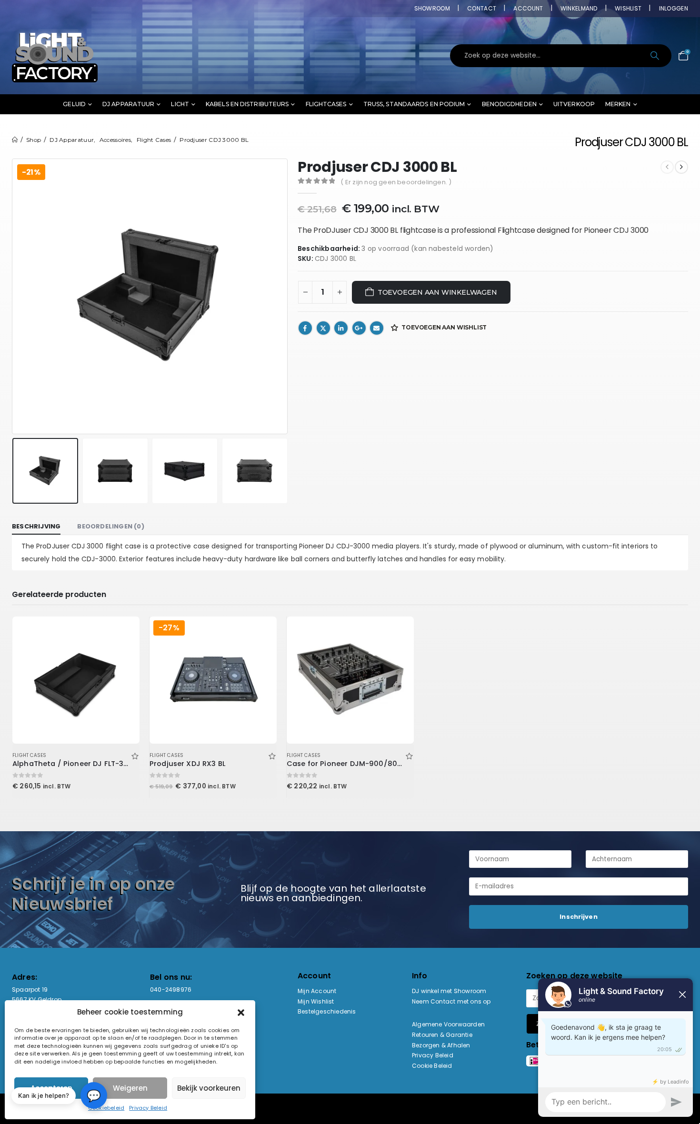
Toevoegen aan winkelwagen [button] (123, 632)
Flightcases (326, 104)
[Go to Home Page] (15, 140)
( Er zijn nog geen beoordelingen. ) (395, 182)
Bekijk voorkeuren (208, 1088)
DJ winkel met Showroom (449, 991)
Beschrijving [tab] (36, 526)
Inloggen (673, 8)
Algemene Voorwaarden (448, 1024)
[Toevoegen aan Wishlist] (135, 755)
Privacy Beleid (148, 1108)
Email (376, 328)
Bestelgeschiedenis (327, 1011)
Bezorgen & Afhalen (441, 1045)
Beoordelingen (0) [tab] (110, 526)
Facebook (305, 328)
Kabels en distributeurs (247, 104)
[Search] (655, 55)
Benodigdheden (509, 104)
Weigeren (130, 1088)
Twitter (323, 328)
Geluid (74, 104)
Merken (618, 104)
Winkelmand (579, 8)
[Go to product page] (76, 680)
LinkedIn (341, 328)
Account (528, 8)
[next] (681, 167)
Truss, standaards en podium (414, 104)
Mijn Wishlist (316, 1001)
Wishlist (628, 8)
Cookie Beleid (432, 1066)
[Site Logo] (55, 55)
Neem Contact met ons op (451, 1001)
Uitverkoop (574, 104)
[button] (241, 1012)
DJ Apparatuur (128, 104)
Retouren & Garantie (442, 1035)
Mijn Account (317, 991)
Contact (481, 8)
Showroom (432, 8)
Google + (359, 328)
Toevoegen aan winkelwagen (437, 292)
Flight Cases (29, 755)
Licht (180, 104)
